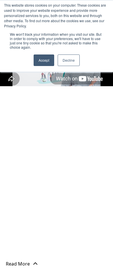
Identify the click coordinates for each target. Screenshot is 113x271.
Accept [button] (44, 60)
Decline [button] (69, 60)
